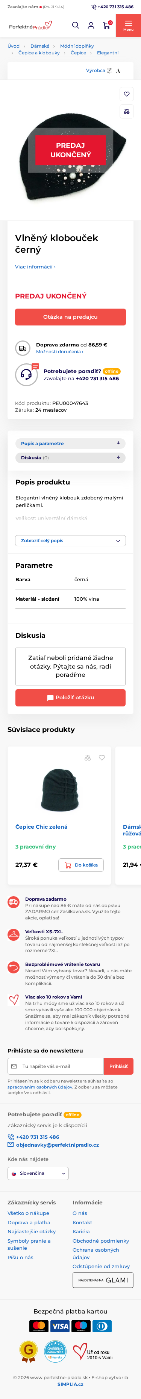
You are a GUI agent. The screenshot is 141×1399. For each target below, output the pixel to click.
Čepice (78, 52)
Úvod (14, 46)
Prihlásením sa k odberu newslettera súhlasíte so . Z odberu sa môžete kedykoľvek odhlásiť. (63, 1086)
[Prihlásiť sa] (91, 25)
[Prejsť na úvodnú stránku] (30, 25)
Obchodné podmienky (101, 1241)
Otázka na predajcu (70, 316)
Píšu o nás (20, 1257)
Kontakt (82, 1222)
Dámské (39, 46)
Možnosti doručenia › (59, 351)
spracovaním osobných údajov (40, 1087)
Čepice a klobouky (39, 52)
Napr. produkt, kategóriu (56, 62)
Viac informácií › (35, 267)
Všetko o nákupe (28, 1213)
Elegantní (107, 52)
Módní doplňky (77, 46)
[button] (75, 25)
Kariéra (81, 1231)
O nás (80, 1213)
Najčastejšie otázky (32, 1231)
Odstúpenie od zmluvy (101, 1266)
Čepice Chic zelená (41, 826)
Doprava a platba (29, 1222)
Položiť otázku (74, 697)
